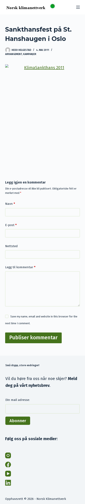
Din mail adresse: (17, 400)
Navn (10, 204)
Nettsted (11, 246)
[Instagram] (8, 455)
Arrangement (13, 54)
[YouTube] (8, 474)
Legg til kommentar (20, 267)
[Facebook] (8, 464)
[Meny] (78, 7)
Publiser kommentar (33, 338)
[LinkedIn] (8, 483)
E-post (11, 225)
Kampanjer (29, 54)
